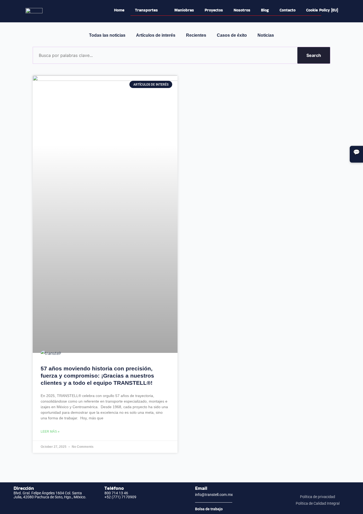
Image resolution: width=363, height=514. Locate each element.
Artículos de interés (155, 35)
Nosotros (242, 10)
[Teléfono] (97, 492)
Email (201, 488)
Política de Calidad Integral (318, 503)
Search (313, 55)
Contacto (288, 10)
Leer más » (50, 431)
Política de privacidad (317, 497)
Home (119, 10)
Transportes (146, 10)
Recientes (196, 35)
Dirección (24, 488)
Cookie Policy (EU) (322, 10)
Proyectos (214, 10)
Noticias (266, 35)
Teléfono (114, 488)
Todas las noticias (107, 35)
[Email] (187, 491)
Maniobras (184, 10)
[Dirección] (6, 492)
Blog (265, 10)
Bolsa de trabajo (209, 509)
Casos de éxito (232, 35)
